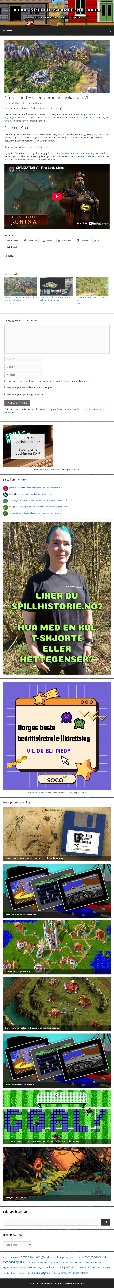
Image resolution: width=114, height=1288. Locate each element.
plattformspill (53, 1267)
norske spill (96, 1262)
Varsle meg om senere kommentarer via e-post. (30, 387)
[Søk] (105, 1222)
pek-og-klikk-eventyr (30, 1267)
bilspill (62, 1257)
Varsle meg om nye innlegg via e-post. (25, 394)
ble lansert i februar (95, 156)
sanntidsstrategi (10, 1273)
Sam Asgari (14, 500)
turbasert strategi (80, 1272)
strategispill (43, 1272)
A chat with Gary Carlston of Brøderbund (43, 487)
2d (4, 1257)
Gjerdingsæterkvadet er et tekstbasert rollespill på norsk (47, 500)
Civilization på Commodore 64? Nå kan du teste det (55, 299)
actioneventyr (14, 1257)
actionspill (28, 1257)
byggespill (70, 1257)
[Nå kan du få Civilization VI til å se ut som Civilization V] (20, 286)
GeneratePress (76, 1283)
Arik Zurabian (15, 513)
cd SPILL (79, 1257)
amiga (40, 1257)
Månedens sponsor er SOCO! (40, 792)
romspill (106, 1267)
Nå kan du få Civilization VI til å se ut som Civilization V (20, 299)
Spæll (30, 1273)
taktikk (57, 1273)
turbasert (66, 1272)
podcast (70, 1267)
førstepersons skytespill (36, 1262)
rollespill (94, 1267)
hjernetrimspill (58, 1262)
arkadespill (52, 1257)
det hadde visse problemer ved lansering (74, 153)
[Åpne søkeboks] (110, 30)
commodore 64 (95, 1257)
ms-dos (78, 1262)
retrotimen (82, 1267)
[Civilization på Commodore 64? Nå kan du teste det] (56, 286)
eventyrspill (12, 1261)
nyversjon (10, 1267)
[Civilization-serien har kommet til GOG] (92, 286)
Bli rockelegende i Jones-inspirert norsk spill (43, 513)
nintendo (86, 1262)
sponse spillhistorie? (77, 792)
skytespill (22, 1273)
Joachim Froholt (35, 103)
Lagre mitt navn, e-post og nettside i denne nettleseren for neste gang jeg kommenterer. (50, 381)
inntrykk (69, 1262)
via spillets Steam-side (37, 147)
